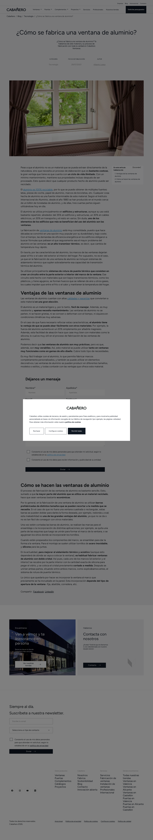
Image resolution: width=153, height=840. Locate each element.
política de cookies (73, 422)
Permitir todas (76, 431)
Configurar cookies (56, 431)
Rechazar (36, 431)
